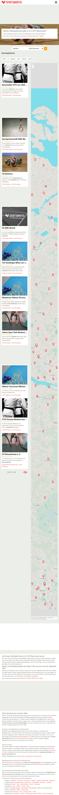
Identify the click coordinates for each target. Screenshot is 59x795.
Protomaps (37, 618)
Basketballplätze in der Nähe (27, 736)
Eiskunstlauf (25, 789)
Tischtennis (20, 780)
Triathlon (49, 782)
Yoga (18, 784)
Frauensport (38, 756)
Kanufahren (16, 793)
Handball (29, 36)
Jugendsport (28, 756)
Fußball (41, 36)
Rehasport (37, 784)
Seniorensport (21, 756)
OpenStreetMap (43, 618)
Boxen (28, 786)
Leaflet (33, 617)
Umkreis (4, 58)
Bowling (16, 791)
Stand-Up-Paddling (48, 793)
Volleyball (13, 780)
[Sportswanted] (22, 2)
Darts (34, 791)
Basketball (24, 36)
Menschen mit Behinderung (14, 762)
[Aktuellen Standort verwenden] (42, 48)
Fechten (18, 786)
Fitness (32, 784)
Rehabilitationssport (39, 764)
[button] (46, 339)
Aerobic (14, 784)
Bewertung (30, 58)
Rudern (23, 793)
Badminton (36, 36)
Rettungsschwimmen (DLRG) (33, 793)
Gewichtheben (24, 784)
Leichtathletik (35, 782)
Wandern (43, 782)
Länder (18, 58)
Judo (13, 786)
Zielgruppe (13, 58)
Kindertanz (13, 789)
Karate (23, 786)
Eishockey (27, 780)
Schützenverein (27, 791)
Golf (21, 791)
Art (8, 58)
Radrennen (28, 782)
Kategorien (24, 58)
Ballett (18, 789)
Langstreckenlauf (18, 782)
